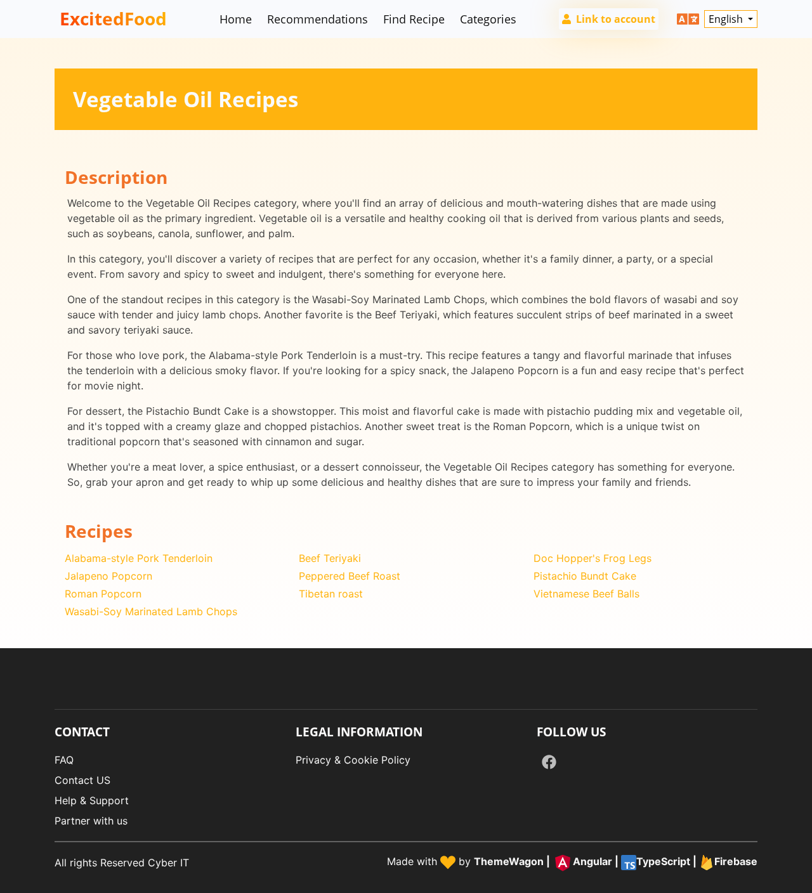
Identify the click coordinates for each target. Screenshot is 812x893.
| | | (615, 861)
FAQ (64, 759)
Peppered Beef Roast (349, 576)
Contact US (82, 780)
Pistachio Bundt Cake (585, 576)
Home (235, 19)
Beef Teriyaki (330, 558)
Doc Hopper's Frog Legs (593, 558)
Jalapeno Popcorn (108, 576)
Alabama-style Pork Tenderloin (139, 558)
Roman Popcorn (103, 593)
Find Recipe (414, 19)
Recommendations (317, 19)
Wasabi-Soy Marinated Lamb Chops (151, 611)
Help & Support (92, 800)
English (727, 19)
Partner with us (91, 820)
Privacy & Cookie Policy (353, 759)
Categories (488, 19)
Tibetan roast (331, 593)
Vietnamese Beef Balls (586, 593)
